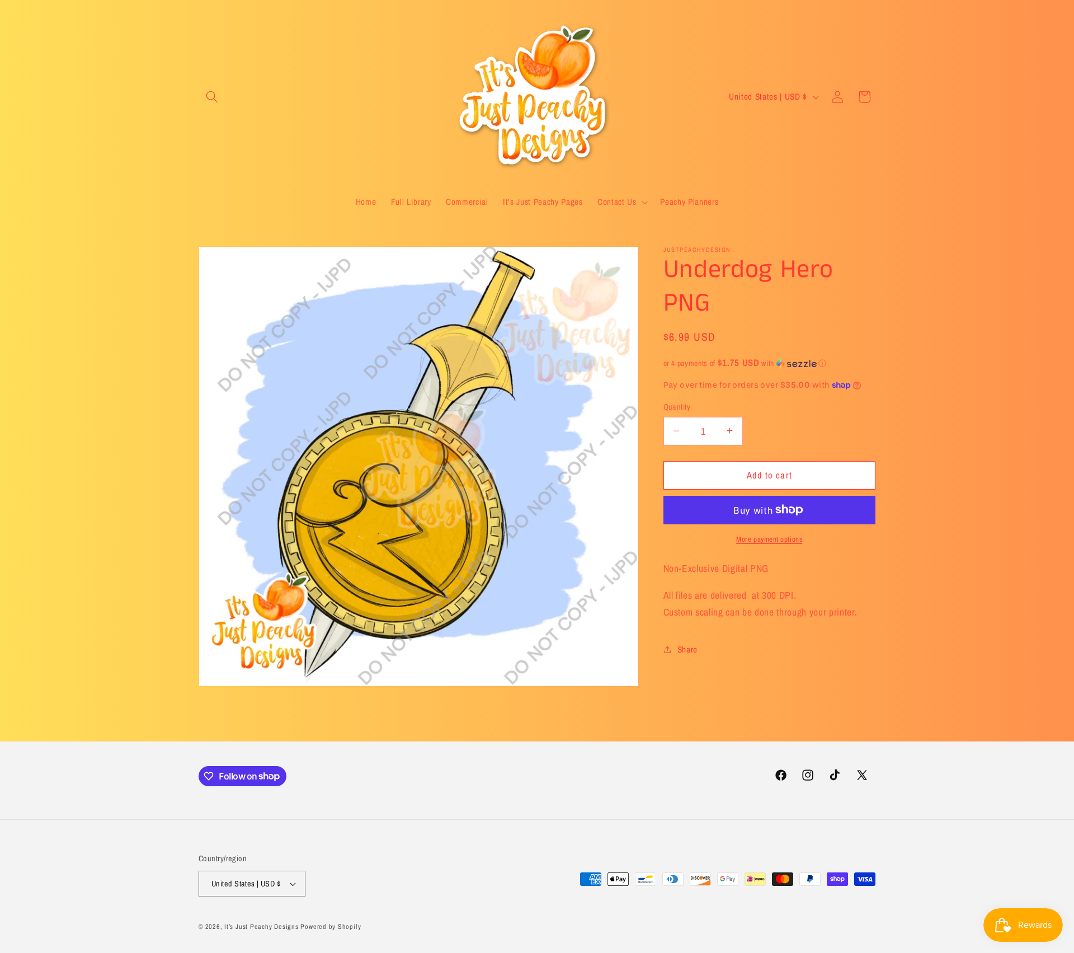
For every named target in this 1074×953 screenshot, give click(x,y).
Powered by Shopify (330, 926)
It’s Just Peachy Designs (261, 926)
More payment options (769, 539)
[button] (212, 96)
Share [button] (687, 649)
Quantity (677, 406)
